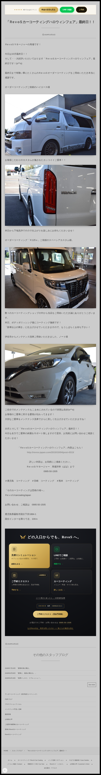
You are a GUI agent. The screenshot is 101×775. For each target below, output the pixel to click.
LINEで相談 (67, 10)
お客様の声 (8, 719)
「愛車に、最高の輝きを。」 (27, 673)
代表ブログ (8, 699)
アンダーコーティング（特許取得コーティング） (21, 694)
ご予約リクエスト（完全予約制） (50, 614)
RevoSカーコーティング (13, 734)
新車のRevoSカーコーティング (15, 729)
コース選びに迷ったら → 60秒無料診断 (50, 598)
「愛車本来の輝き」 (23, 668)
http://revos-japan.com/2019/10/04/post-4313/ (50, 452)
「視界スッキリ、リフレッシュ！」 (29, 678)
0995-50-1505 (65, 622)
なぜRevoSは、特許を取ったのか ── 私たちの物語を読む (50, 628)
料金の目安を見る (48, 10)
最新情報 (8, 714)
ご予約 (81, 10)
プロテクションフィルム (13, 704)
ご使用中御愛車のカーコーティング (17, 724)
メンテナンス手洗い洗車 (13, 709)
